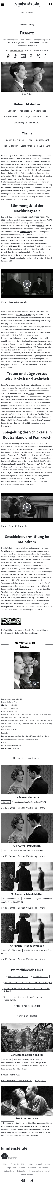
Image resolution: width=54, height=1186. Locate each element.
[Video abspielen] (27, 284)
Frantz (30, 12)
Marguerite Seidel (16, 51)
